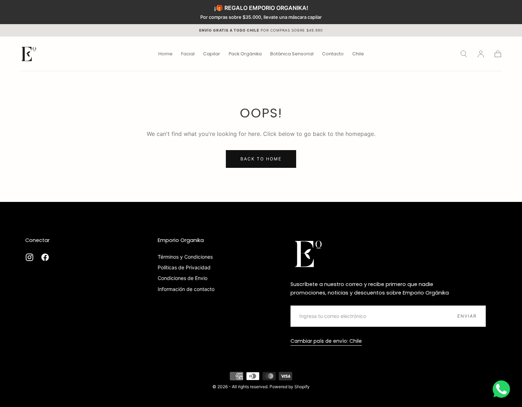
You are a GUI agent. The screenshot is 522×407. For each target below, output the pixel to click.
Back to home (261, 158)
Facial (188, 54)
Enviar (467, 316)
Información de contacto (186, 289)
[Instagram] (29, 257)
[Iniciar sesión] (481, 54)
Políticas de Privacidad (184, 267)
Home (165, 54)
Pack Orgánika (245, 54)
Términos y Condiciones (185, 257)
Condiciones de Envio (182, 278)
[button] (358, 55)
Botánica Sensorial (292, 54)
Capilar (211, 54)
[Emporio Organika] (308, 253)
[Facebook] (45, 257)
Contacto (333, 54)
